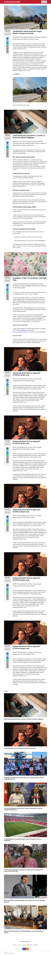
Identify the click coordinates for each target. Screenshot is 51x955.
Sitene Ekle (35, 945)
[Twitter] (7, 41)
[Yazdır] (7, 50)
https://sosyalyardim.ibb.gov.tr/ (21, 332)
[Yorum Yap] (7, 52)
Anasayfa (14, 945)
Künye (19, 945)
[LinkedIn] (7, 43)
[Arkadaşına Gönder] (7, 47)
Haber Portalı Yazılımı (10, 953)
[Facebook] (7, 38)
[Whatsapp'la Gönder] (7, 45)
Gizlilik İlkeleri (29, 945)
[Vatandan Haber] (12, 1)
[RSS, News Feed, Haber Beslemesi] (27, 949)
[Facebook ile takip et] (24, 949)
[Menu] (43, 2)
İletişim (23, 945)
